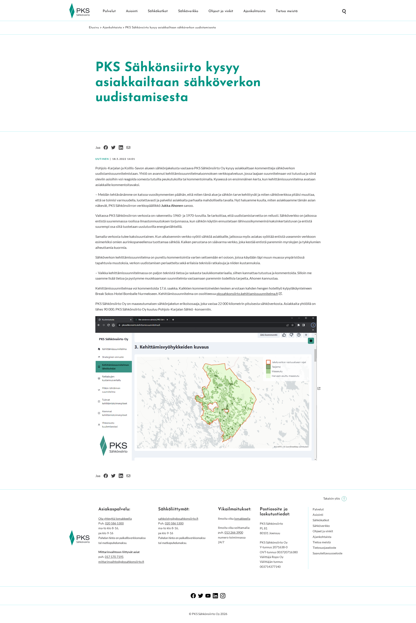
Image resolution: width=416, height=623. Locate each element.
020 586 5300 (114, 523)
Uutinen (102, 158)
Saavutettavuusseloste (327, 553)
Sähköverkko (188, 11)
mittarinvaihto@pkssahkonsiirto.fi (121, 561)
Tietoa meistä (287, 11)
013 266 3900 (233, 532)
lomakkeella (242, 518)
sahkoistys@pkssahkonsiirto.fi (178, 518)
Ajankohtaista (254, 11)
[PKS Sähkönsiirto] (79, 11)
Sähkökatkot (158, 11)
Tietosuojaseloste (324, 547)
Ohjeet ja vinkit (220, 11)
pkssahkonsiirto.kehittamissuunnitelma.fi (247, 293)
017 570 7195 (114, 556)
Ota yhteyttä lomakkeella (115, 518)
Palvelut (109, 11)
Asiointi (132, 11)
